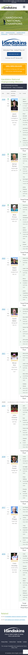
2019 (3, 406)
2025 (3, 154)
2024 (3, 205)
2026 (3, 99)
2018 (3, 457)
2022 (3, 309)
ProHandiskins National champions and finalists (16, 616)
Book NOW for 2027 (13, 54)
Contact (25, 641)
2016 (3, 554)
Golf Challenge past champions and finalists (15, 619)
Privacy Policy (4, 641)
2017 (3, 507)
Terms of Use (12, 641)
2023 (3, 258)
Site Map (19, 641)
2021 (3, 353)
